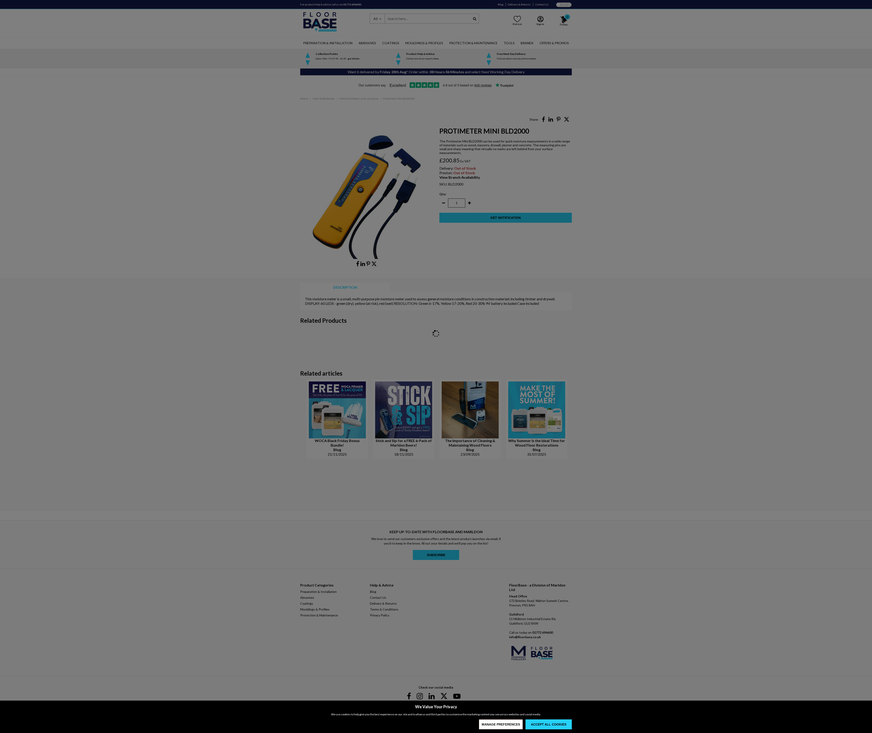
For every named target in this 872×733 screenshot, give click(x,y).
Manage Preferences (501, 724)
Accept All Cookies (548, 724)
